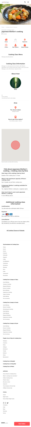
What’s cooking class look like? (10, 375)
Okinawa (5, 267)
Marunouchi (5, 357)
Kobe (4, 271)
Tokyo (4, 247)
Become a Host (6, 382)
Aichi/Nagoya (6, 261)
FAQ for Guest (6, 380)
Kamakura (5, 265)
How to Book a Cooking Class (9, 373)
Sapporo (5, 257)
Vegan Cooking (6, 294)
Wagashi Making (6, 286)
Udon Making (6, 313)
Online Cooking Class (8, 378)
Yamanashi (5, 273)
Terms (4, 413)
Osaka (4, 251)
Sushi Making (6, 282)
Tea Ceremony (6, 298)
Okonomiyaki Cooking (8, 309)
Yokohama (5, 263)
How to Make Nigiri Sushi (8, 398)
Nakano (5, 353)
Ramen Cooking (6, 288)
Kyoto (4, 249)
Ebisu (4, 344)
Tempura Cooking (7, 284)
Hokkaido (5, 255)
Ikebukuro (5, 349)
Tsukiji (4, 351)
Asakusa (5, 342)
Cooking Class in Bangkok (9, 361)
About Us (5, 384)
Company (5, 405)
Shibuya (5, 347)
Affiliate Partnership (7, 388)
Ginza (4, 355)
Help (4, 407)
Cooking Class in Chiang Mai (9, 363)
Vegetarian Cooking (7, 292)
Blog (4, 409)
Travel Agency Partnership (9, 386)
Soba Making (6, 296)
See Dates (22, 424)
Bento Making (6, 290)
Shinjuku (5, 340)
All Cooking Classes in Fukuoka (15, 230)
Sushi (4, 394)
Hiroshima (5, 275)
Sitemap (5, 411)
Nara (4, 269)
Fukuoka (5, 34)
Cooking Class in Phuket (8, 366)
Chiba (4, 259)
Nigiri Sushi (5, 396)
